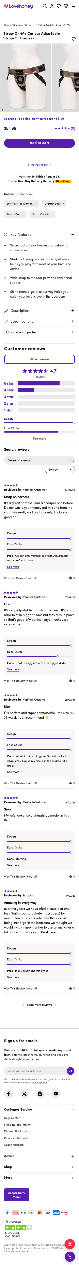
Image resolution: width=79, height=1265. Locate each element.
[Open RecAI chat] (70, 1244)
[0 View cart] (66, 6)
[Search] (45, 6)
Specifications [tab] (22, 321)
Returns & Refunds (16, 1138)
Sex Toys (18, 24)
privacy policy (39, 1082)
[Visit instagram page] (40, 1093)
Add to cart (39, 143)
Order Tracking (14, 1145)
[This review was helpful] (71, 578)
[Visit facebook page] (8, 1093)
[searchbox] (35, 460)
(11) (73, 128)
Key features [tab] (21, 234)
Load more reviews (39, 1005)
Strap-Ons (31, 24)
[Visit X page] (24, 1093)
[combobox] (60, 469)
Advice (9, 1156)
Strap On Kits (47, 24)
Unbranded (52, 203)
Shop (8, 1167)
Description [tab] (20, 310)
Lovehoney (40, 16)
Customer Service (18, 1109)
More (8, 1177)
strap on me (63, 24)
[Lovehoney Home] (18, 6)
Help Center (12, 1118)
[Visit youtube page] (55, 1093)
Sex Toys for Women (19, 203)
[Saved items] (74, 39)
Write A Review (39, 359)
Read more (48, 932)
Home (7, 24)
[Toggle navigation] (73, 6)
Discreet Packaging (16, 1131)
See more (39, 438)
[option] (25, 77)
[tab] (39, 163)
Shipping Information (17, 1124)
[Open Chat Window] (70, 1257)
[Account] (52, 6)
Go (70, 1071)
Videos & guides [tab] (24, 332)
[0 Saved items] (59, 6)
